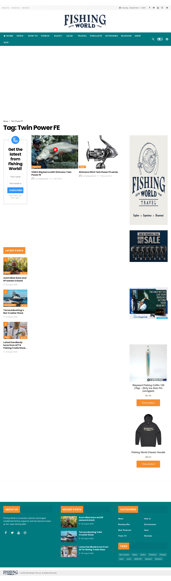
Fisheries (152, 552)
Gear (82, 164)
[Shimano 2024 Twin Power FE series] (102, 149)
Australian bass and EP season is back (14, 276)
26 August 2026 (11, 281)
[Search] (153, 39)
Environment (150, 521)
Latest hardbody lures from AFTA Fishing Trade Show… (15, 342)
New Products (124, 527)
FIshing (163, 552)
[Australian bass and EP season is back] (15, 263)
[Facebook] (149, 7)
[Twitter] (154, 7)
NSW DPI (138, 556)
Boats (135, 552)
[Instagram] (162, 7)
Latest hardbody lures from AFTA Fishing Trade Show (93, 545)
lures (129, 556)
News (7, 270)
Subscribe (15, 187)
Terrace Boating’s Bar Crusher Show (13, 309)
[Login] (167, 39)
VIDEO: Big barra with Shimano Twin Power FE (51, 171)
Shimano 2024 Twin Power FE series (98, 169)
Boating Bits (10, 302)
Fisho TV (36, 164)
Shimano (158, 556)
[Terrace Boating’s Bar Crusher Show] (15, 295)
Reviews (148, 533)
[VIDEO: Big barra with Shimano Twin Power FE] (54, 149)
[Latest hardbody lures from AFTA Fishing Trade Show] (15, 327)
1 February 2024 (105, 173)
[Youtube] (158, 7)
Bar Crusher (124, 552)
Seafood (148, 556)
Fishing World (42, 176)
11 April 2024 (57, 176)
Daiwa (143, 552)
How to (147, 515)
